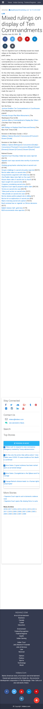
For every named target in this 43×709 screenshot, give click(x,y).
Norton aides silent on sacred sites (14, 172)
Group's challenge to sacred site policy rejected (18, 170)
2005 (33, 512)
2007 (24, 512)
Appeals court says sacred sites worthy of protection (20, 161)
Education (21, 625)
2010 (10, 512)
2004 (5, 514)
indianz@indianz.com (16, 419)
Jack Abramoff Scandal (21, 645)
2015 (19, 509)
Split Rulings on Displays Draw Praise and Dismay (18, 127)
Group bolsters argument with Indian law (16, 175)
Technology (22, 663)
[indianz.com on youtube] (23, 408)
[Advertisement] (21, 303)
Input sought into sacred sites (12, 182)
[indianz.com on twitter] (11, 405)
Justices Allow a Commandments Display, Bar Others (20, 120)
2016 (14, 509)
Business (21, 618)
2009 (14, 512)
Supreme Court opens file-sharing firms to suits (21, 501)
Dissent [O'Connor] (15, 149)
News (10, 2)
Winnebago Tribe (29, 680)
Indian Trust (21, 642)
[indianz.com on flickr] (6, 408)
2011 (5, 512)
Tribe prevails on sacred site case (13, 194)
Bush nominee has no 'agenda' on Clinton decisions (19, 203)
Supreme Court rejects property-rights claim (17, 187)
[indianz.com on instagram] (12, 408)
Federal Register (30, 2)
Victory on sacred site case (11, 189)
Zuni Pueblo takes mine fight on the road (16, 177)
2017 (10, 509)
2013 (29, 509)
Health (21, 636)
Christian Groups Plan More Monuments (15, 115)
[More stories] (20, 34)
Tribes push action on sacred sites (14, 191)
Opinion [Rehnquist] (15, 145)
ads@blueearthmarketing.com (19, 10)
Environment (21, 629)
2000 (24, 514)
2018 (5, 509)
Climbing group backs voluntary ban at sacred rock (19, 165)
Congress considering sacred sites (14, 184)
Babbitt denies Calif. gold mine (12, 208)
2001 (19, 514)
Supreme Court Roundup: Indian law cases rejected (19, 156)
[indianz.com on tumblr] (30, 405)
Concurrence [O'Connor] (29, 136)
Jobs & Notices (21, 647)
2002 (15, 514)
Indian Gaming (18, 2)
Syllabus (4, 136)
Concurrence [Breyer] (26, 147)
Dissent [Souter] (29, 149)
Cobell (21, 622)
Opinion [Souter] (14, 136)
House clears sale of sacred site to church (16, 179)
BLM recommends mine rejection (13, 210)
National (21, 652)
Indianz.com (26, 706)
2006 (29, 512)
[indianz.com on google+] (24, 405)
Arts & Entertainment (21, 615)
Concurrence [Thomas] (10, 147)
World (21, 665)
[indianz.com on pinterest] (36, 405)
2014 (24, 509)
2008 (19, 512)
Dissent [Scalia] (7, 138)
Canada (21, 620)
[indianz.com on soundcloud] (18, 405)
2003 (10, 514)
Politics (21, 658)
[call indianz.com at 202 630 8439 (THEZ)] (6, 422)
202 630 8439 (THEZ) (16, 423)
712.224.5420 (35, 10)
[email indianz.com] (6, 419)
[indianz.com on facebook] (6, 405)
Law (3, 14)
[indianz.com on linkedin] (18, 408)
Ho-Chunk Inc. (24, 678)
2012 (34, 509)
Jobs (39, 2)
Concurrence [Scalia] (30, 145)
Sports (21, 660)
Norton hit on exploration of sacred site (16, 198)
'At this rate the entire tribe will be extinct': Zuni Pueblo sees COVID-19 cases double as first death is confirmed (21, 457)
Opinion (21, 656)
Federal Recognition (21, 631)
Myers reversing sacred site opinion (14, 201)
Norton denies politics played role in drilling (16, 196)
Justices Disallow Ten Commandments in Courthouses (21, 108)
